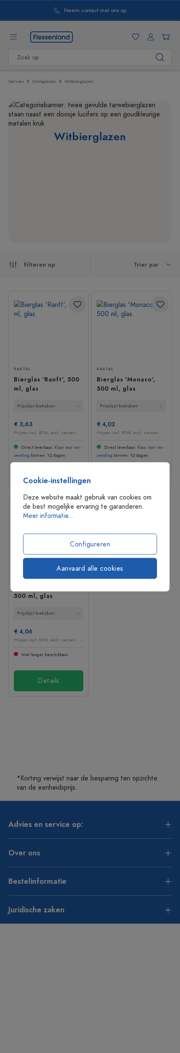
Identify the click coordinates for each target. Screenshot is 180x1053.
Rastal (22, 368)
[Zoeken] (160, 57)
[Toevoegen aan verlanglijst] (77, 304)
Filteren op (39, 265)
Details (48, 680)
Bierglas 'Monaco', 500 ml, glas (126, 384)
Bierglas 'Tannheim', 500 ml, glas (46, 591)
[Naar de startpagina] (51, 36)
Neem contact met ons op (95, 11)
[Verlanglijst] (133, 37)
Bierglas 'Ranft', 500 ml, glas (47, 384)
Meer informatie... (49, 515)
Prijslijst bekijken (36, 406)
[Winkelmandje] (164, 37)
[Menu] (13, 37)
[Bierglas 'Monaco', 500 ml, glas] (131, 329)
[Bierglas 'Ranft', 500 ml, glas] (48, 329)
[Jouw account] (149, 37)
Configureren (90, 543)
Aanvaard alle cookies (90, 568)
